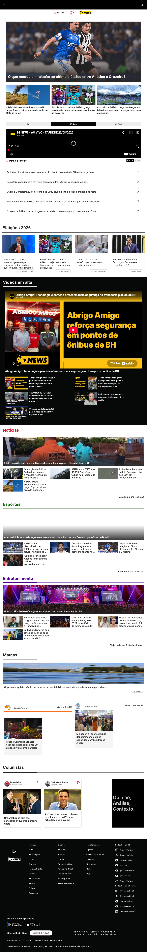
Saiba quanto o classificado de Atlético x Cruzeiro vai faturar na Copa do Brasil (36, 549)
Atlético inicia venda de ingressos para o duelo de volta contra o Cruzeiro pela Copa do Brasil (56, 537)
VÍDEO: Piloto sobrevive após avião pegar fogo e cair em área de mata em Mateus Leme (35, 487)
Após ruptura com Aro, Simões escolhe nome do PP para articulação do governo (61, 817)
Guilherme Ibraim (59, 782)
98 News (73, 124)
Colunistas (13, 767)
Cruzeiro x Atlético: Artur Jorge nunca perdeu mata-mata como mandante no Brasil (82, 549)
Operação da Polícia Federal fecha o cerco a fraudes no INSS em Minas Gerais (35, 473)
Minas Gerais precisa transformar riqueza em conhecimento (89, 262)
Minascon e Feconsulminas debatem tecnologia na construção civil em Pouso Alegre (91, 738)
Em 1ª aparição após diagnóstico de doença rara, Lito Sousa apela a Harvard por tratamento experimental (36, 624)
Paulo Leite (15, 782)
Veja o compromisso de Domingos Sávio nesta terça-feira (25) (125, 262)
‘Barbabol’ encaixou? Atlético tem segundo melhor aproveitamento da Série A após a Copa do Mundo (35, 562)
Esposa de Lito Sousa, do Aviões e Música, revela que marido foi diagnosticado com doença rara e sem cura (131, 624)
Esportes (12, 504)
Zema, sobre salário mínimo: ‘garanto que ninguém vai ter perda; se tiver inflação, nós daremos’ (18, 263)
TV (131, 160)
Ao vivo (60, 12)
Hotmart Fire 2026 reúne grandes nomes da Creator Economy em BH (43, 611)
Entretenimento (18, 578)
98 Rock (118, 124)
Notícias (11, 430)
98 (28, 124)
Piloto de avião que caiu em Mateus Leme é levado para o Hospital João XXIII (47, 463)
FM (139, 160)
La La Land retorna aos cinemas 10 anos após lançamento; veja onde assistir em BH (36, 634)
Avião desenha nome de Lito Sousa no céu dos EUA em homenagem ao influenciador (130, 475)
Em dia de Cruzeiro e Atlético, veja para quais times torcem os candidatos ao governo (55, 263)
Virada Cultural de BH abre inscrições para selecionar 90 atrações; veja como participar (21, 744)
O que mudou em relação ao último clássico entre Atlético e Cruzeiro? (131, 547)
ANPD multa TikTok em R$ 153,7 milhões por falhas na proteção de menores (83, 473)
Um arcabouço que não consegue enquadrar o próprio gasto (21, 820)
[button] (142, 4)
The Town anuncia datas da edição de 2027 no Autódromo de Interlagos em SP (82, 621)
